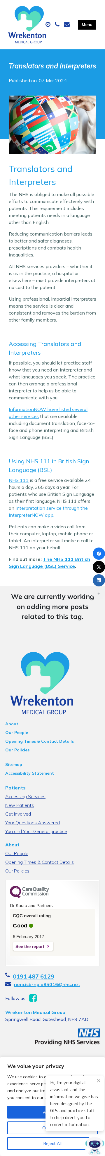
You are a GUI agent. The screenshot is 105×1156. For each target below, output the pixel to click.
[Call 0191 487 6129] (58, 25)
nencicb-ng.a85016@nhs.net (47, 984)
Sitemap (13, 764)
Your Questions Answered (32, 822)
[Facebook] (99, 554)
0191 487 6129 (33, 976)
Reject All (52, 1143)
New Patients (19, 805)
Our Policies (17, 750)
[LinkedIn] (99, 580)
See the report (29, 946)
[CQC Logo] (29, 896)
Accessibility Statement (29, 773)
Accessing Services (25, 796)
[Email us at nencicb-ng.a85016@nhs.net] (67, 25)
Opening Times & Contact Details (39, 741)
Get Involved (18, 814)
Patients (15, 788)
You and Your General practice (36, 831)
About (11, 723)
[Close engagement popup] (98, 1081)
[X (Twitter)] (99, 567)
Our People (16, 732)
